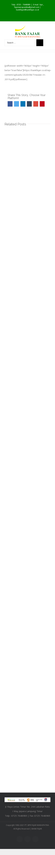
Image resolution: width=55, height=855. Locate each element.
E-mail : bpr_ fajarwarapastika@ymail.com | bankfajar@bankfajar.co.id (29, 7)
